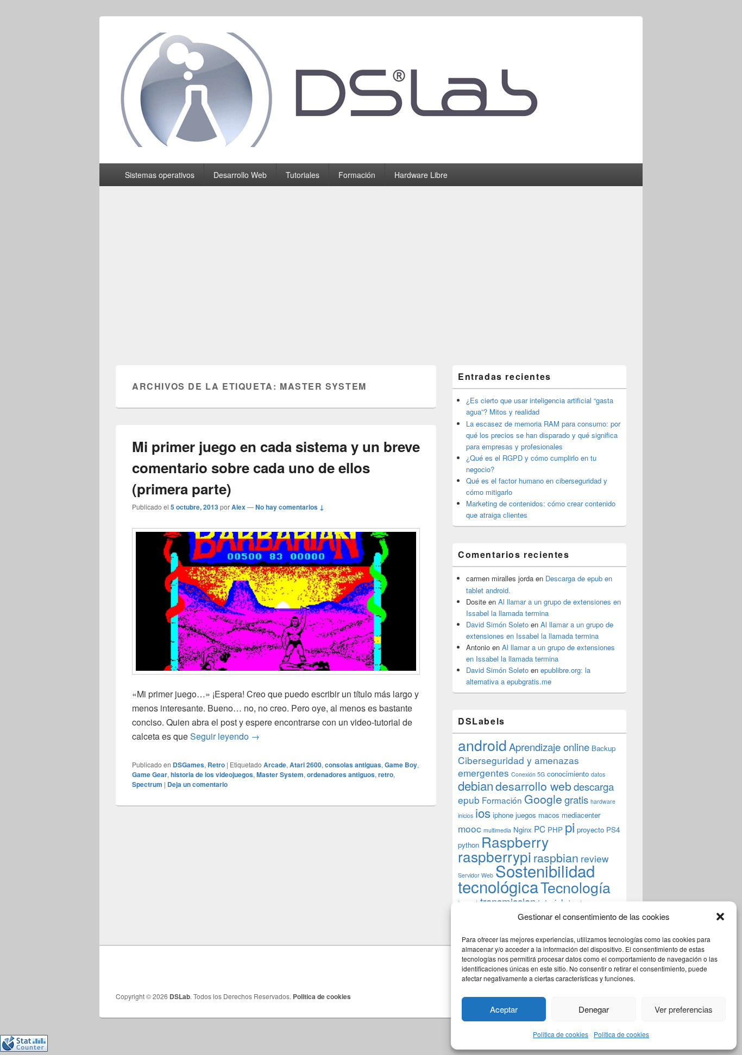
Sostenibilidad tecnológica (526, 878)
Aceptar (504, 1009)
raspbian (555, 857)
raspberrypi (494, 856)
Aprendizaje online (549, 747)
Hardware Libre (421, 174)
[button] (720, 916)
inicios (465, 815)
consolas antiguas (353, 765)
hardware (602, 801)
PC (539, 829)
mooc (469, 828)
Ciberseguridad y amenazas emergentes (518, 766)
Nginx (522, 829)
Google (543, 799)
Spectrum (147, 784)
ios (483, 812)
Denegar (593, 1009)
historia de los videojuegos (212, 774)
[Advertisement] (371, 268)
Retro (216, 765)
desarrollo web (533, 786)
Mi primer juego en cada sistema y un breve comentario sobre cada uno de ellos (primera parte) (276, 467)
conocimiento (568, 773)
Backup (603, 748)
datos (598, 774)
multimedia (497, 830)
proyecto (590, 829)
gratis (576, 799)
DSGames (188, 765)
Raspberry (515, 841)
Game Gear (149, 774)
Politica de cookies (560, 1034)
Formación (356, 174)
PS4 (613, 829)
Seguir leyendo (225, 736)
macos (548, 815)
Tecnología (575, 887)
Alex (238, 507)
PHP (555, 829)
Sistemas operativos (159, 174)
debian (475, 785)
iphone (503, 815)
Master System (280, 774)
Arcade (274, 765)
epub (469, 799)
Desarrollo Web (240, 174)
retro (385, 774)
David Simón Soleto (497, 624)
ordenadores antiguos (341, 774)
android (482, 744)
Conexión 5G (528, 774)
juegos (525, 815)
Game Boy (401, 765)
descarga (594, 786)
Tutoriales (302, 174)
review (595, 858)
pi (570, 826)
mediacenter (581, 815)
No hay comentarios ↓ (289, 507)
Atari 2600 (306, 765)
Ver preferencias (684, 1009)
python (468, 845)
